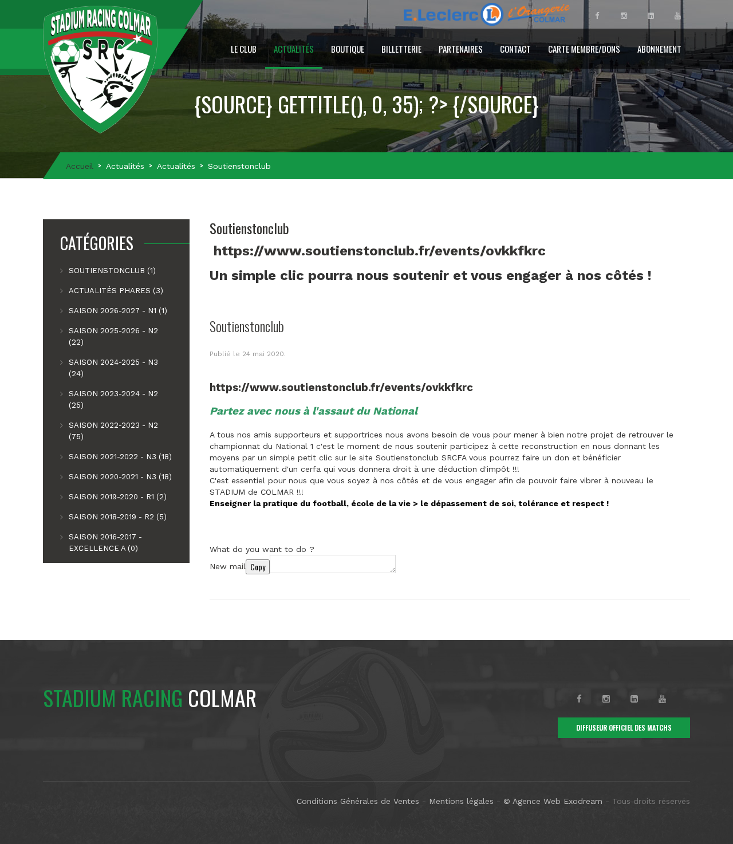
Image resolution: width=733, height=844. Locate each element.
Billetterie (401, 48)
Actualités (294, 48)
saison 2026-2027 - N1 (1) (118, 310)
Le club (244, 48)
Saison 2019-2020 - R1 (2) (118, 496)
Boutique (347, 48)
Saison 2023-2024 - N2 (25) (113, 399)
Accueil (79, 166)
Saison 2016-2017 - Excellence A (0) (105, 543)
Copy (257, 567)
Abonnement (659, 48)
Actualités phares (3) (116, 290)
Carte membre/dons (584, 48)
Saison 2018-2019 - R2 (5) (118, 516)
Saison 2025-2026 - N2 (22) (113, 336)
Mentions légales (461, 801)
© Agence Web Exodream (552, 801)
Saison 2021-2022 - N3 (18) (120, 456)
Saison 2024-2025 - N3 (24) (113, 368)
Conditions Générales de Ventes (358, 801)
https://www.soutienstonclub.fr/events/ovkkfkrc (380, 251)
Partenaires (461, 48)
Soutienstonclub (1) (112, 270)
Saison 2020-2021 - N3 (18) (120, 476)
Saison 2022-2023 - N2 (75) (113, 431)
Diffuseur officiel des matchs (624, 727)
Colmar (150, 697)
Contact (515, 48)
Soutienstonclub (247, 325)
